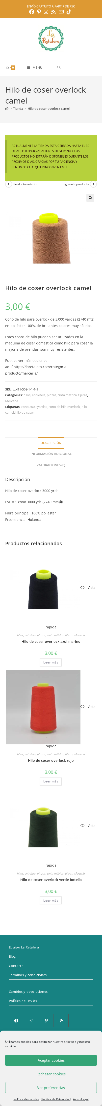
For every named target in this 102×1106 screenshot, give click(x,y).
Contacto (16, 965)
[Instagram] (31, 1020)
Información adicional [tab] (51, 454)
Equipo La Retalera (24, 947)
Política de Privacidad (56, 1099)
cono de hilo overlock (64, 406)
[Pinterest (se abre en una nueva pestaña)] (39, 11)
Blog (12, 956)
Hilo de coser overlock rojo (51, 760)
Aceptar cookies (51, 1060)
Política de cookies (26, 1099)
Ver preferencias (51, 1087)
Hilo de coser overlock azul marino (51, 641)
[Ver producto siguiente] (93, 184)
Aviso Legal (81, 1099)
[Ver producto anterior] (8, 184)
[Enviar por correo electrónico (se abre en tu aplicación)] (61, 11)
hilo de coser (24, 412)
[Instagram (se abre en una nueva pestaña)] (46, 11)
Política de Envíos (23, 1000)
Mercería (11, 401)
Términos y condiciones (28, 975)
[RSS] (62, 1020)
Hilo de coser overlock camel (49, 108)
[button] (90, 198)
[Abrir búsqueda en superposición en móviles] (77, 67)
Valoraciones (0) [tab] (51, 465)
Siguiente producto (76, 184)
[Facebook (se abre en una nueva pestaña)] (32, 11)
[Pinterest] (46, 1020)
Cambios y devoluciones (28, 991)
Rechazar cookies (51, 1073)
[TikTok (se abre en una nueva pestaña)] (69, 11)
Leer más (50, 662)
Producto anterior (25, 184)
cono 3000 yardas (34, 406)
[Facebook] (16, 1020)
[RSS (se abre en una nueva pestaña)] (53, 11)
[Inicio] (6, 108)
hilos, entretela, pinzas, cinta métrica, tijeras (55, 395)
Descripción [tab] (51, 443)
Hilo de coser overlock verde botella (51, 879)
